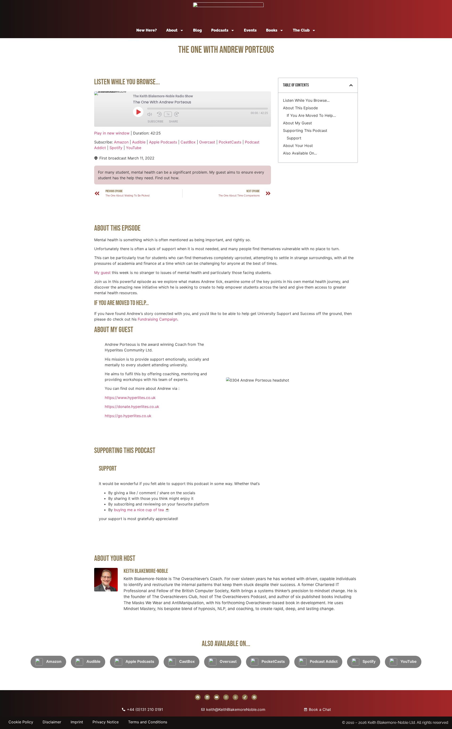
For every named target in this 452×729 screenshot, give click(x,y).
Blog (197, 30)
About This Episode (300, 108)
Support (294, 138)
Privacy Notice (106, 722)
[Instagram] (226, 697)
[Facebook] (198, 697)
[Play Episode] (138, 112)
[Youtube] (216, 697)
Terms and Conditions (147, 722)
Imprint (77, 722)
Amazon (121, 142)
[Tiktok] (245, 697)
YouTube (133, 147)
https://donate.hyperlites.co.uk (132, 406)
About (172, 30)
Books (271, 30)
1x (168, 114)
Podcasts (219, 30)
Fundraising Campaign (157, 319)
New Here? (146, 30)
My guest (102, 272)
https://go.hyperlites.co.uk (128, 415)
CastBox (188, 142)
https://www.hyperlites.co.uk (130, 397)
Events (250, 30)
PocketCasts (230, 142)
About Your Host (298, 145)
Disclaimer (52, 722)
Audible (138, 142)
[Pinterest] (254, 697)
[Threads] (235, 697)
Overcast (207, 142)
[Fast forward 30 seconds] (178, 114)
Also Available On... (300, 153)
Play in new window (111, 133)
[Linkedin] (207, 697)
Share (173, 121)
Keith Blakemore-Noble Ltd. (392, 722)
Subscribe (155, 121)
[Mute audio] (151, 114)
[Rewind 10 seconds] (159, 114)
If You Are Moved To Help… (311, 115)
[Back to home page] (228, 11)
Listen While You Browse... (306, 100)
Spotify (115, 147)
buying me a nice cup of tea (139, 509)
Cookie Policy (20, 722)
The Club (301, 30)
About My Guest (297, 123)
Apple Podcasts (163, 142)
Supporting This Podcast (305, 130)
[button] (351, 85)
